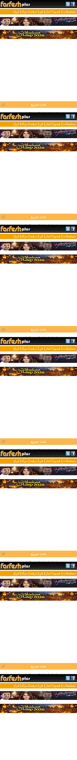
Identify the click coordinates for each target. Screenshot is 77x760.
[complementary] (38, 380)
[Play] (38, 380)
